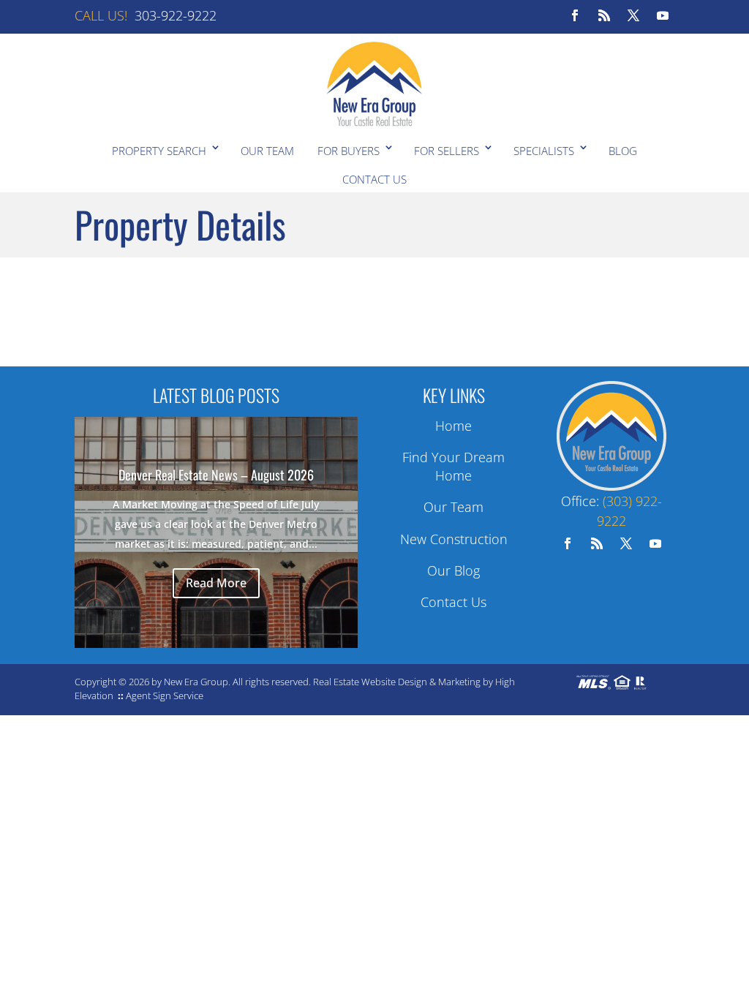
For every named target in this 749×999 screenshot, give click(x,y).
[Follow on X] (633, 15)
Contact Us (374, 179)
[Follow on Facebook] (575, 15)
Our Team (267, 150)
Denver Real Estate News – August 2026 (216, 474)
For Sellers (446, 150)
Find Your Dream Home (453, 466)
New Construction (454, 539)
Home (453, 425)
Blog (623, 150)
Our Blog (453, 570)
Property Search (159, 150)
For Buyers (348, 150)
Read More (216, 583)
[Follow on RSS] (604, 15)
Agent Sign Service (164, 695)
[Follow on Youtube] (662, 15)
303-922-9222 (176, 15)
